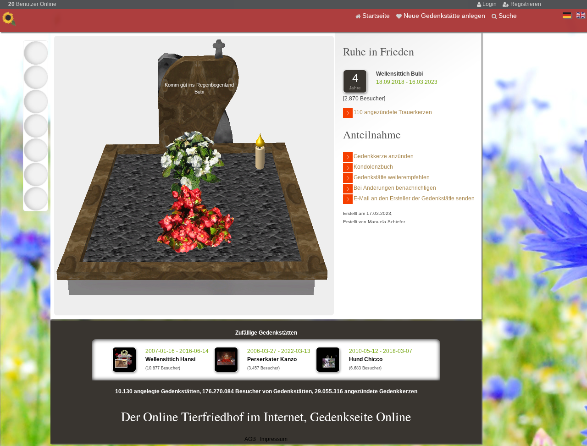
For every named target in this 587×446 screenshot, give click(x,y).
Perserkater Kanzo (272, 359)
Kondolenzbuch (373, 167)
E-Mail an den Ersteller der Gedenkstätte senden (414, 198)
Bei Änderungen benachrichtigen (395, 188)
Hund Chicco (365, 359)
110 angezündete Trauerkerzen (393, 112)
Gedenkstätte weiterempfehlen (392, 177)
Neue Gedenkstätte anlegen (445, 15)
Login (490, 4)
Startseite (377, 15)
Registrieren (525, 4)
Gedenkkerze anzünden (384, 156)
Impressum (274, 439)
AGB (250, 439)
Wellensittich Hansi (170, 359)
